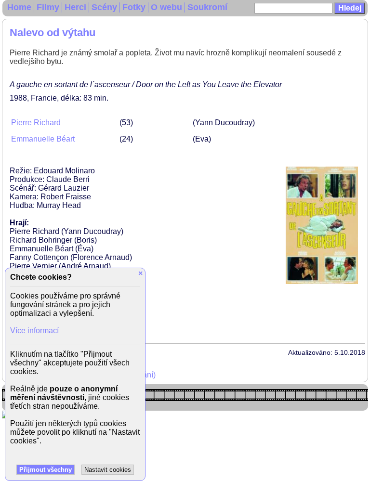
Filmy (48, 7)
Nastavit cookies (107, 469)
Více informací (34, 330)
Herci (75, 7)
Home (19, 7)
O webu (166, 7)
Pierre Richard (36, 122)
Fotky (133, 7)
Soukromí (207, 7)
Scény (104, 7)
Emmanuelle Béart (43, 139)
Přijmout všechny (45, 469)
